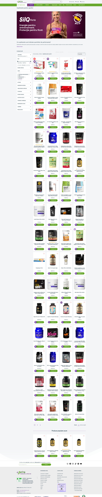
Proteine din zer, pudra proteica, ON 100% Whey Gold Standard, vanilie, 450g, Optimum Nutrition (79, 147)
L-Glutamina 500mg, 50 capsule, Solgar (79, 317)
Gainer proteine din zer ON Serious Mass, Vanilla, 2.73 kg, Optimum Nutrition (66, 390)
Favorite (77, 1)
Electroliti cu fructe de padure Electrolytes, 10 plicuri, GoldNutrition (39, 195)
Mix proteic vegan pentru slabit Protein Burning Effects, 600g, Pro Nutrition (39, 147)
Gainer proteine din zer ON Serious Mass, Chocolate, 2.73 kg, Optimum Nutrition (79, 390)
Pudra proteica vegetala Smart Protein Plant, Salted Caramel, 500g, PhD (66, 244)
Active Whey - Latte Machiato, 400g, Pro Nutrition (66, 122)
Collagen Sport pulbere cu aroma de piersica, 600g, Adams (66, 366)
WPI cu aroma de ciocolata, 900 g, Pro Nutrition (52, 366)
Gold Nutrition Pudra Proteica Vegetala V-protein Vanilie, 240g (53, 171)
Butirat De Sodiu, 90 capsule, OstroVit (39, 98)
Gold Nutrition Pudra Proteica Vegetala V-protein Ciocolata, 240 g (79, 244)
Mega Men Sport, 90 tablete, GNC (39, 316)
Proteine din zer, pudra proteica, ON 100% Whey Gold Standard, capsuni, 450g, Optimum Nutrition (79, 366)
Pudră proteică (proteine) (22, 56)
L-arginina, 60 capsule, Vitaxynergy (52, 316)
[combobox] (47, 2)
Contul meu (72, 1)
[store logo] (24, 2)
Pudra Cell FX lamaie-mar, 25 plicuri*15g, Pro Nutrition (66, 220)
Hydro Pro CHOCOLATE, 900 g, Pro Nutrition (39, 366)
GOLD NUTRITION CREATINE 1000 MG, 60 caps (80, 171)
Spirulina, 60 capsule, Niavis (79, 414)
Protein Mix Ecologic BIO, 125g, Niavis (79, 98)
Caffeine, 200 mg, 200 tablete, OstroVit (66, 293)
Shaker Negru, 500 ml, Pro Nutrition (52, 220)
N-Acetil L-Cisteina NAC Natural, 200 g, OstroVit (52, 293)
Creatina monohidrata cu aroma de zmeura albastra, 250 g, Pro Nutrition (79, 268)
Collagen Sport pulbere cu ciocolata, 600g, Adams (79, 220)
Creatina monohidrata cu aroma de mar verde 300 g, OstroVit (66, 195)
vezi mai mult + (20, 79)
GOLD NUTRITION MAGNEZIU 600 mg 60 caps (79, 451)
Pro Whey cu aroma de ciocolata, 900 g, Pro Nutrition (79, 73)
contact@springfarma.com (24, 490)
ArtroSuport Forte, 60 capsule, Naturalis (39, 73)
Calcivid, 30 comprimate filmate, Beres (52, 73)
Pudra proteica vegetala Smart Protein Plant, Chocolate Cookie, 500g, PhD (52, 415)
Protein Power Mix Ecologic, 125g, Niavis (39, 171)
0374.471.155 (22, 491)
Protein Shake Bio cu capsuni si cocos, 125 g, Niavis (66, 415)
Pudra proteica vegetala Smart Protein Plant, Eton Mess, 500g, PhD (39, 415)
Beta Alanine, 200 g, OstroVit (79, 292)
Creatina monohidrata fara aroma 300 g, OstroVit (79, 195)
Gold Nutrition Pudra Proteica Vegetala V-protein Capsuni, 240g (66, 171)
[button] (44, 59)
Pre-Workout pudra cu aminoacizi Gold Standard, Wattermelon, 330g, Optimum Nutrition (52, 244)
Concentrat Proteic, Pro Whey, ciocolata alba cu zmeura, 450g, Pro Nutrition (53, 147)
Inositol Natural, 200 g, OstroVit (39, 219)
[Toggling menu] (22, 5)
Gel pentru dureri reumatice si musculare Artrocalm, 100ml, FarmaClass (66, 73)
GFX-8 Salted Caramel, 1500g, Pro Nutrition (66, 341)
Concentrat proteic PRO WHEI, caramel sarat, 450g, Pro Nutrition (79, 341)
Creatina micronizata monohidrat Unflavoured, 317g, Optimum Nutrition (39, 244)
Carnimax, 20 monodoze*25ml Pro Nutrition (66, 98)
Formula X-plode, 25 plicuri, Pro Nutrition (53, 341)
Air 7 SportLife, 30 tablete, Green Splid (52, 122)
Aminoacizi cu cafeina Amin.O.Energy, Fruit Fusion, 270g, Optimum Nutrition (39, 390)
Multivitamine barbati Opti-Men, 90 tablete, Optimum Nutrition (52, 390)
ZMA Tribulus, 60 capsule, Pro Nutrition (79, 122)
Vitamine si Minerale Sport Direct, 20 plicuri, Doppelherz (39, 122)
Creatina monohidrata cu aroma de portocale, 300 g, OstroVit (52, 98)
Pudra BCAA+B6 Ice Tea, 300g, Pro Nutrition (39, 341)
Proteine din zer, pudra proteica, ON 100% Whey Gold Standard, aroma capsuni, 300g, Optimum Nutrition (66, 147)
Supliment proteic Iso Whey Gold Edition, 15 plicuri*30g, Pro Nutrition (39, 293)
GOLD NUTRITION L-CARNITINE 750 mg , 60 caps (52, 451)
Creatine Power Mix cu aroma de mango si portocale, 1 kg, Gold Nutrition (39, 451)
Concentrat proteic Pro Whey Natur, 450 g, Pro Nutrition (53, 195)
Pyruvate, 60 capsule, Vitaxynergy (66, 316)
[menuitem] (30, 5)
